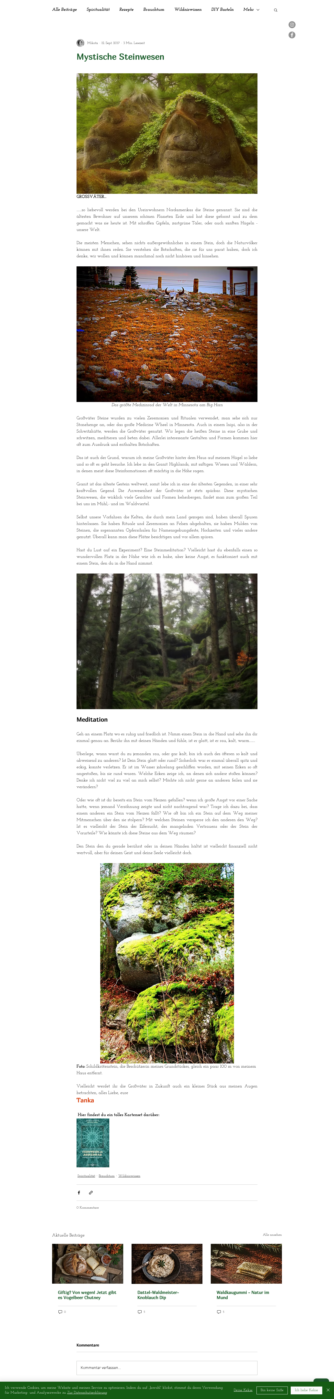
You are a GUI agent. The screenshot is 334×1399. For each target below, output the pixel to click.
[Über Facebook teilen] (79, 1192)
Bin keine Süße (272, 1390)
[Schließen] (328, 1390)
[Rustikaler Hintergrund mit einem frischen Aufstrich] (167, 1264)
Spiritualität (98, 10)
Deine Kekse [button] (243, 1390)
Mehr (248, 10)
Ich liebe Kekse (306, 1390)
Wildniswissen (187, 10)
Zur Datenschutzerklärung (87, 1393)
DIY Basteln (222, 10)
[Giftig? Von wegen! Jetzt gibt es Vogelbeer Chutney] (87, 1264)
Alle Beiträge (64, 10)
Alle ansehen (272, 1235)
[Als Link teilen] (91, 1192)
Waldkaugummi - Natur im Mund (243, 1295)
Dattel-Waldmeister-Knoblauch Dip (158, 1295)
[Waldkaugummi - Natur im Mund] (246, 1264)
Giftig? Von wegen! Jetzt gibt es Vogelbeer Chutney (87, 1295)
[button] (275, 10)
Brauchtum (153, 10)
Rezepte (126, 10)
